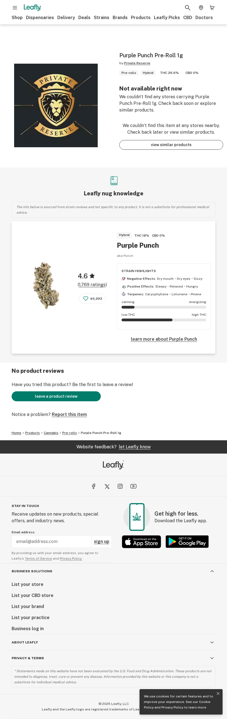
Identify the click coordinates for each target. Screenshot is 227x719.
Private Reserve (137, 63)
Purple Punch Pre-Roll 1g (101, 433)
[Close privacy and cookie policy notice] (218, 693)
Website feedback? (113, 446)
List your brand (28, 606)
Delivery (66, 17)
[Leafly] (32, 7)
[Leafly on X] (107, 486)
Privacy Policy (172, 707)
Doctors (204, 17)
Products (141, 17)
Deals (84, 17)
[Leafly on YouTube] (133, 486)
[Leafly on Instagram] (120, 486)
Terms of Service (38, 558)
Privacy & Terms (28, 658)
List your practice (31, 617)
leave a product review (56, 396)
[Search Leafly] (187, 7)
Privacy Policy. (71, 558)
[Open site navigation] (15, 7)
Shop (17, 17)
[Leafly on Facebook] (93, 486)
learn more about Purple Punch (164, 339)
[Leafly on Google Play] (187, 541)
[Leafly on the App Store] (141, 541)
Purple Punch (138, 245)
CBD (187, 17)
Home (16, 433)
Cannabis (51, 433)
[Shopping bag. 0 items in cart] (212, 7)
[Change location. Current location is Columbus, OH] (201, 7)
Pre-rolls (69, 433)
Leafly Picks (167, 17)
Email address (23, 532)
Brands (120, 17)
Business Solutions (32, 571)
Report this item (69, 414)
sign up (101, 541)
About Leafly (25, 642)
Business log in (28, 628)
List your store (27, 584)
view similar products (171, 145)
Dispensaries (40, 17)
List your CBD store (32, 595)
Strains (101, 17)
